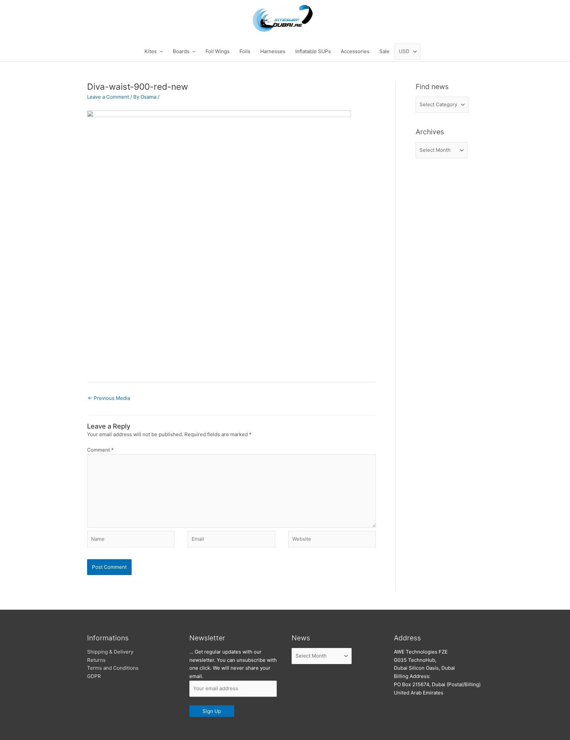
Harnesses (272, 51)
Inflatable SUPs (313, 51)
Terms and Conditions (113, 668)
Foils (244, 51)
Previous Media (109, 398)
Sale (384, 51)
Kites (150, 51)
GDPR (94, 676)
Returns (96, 660)
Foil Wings (218, 51)
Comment (100, 450)
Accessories (355, 51)
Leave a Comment (108, 97)
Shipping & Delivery (110, 652)
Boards (181, 51)
